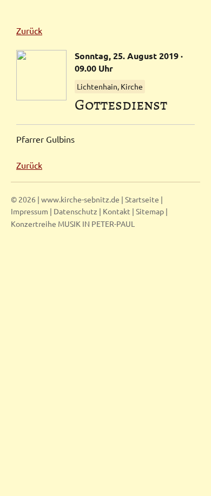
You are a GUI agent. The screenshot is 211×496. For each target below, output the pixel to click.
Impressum (29, 211)
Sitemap (150, 211)
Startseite (142, 199)
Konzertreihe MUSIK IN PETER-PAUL (73, 223)
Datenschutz (75, 211)
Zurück (29, 30)
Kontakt (116, 211)
